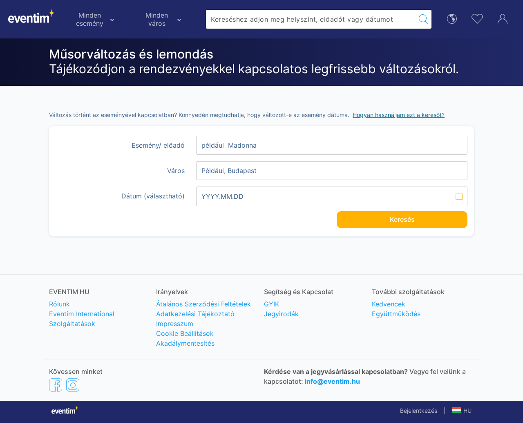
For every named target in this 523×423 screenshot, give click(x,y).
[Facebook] (55, 384)
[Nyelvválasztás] (452, 18)
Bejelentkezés (418, 410)
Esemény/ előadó (158, 145)
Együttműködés (396, 314)
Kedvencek (388, 304)
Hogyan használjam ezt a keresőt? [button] (399, 114)
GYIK (271, 304)
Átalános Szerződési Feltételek (203, 304)
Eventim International (81, 314)
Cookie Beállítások (185, 333)
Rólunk (59, 304)
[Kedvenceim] (477, 18)
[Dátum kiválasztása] (331, 196)
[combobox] (311, 19)
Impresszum (174, 324)
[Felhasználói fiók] (502, 18)
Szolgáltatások (72, 324)
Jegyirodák (281, 314)
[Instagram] (72, 384)
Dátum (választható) (153, 196)
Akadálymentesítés (185, 343)
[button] (462, 410)
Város (176, 170)
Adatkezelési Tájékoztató (195, 314)
